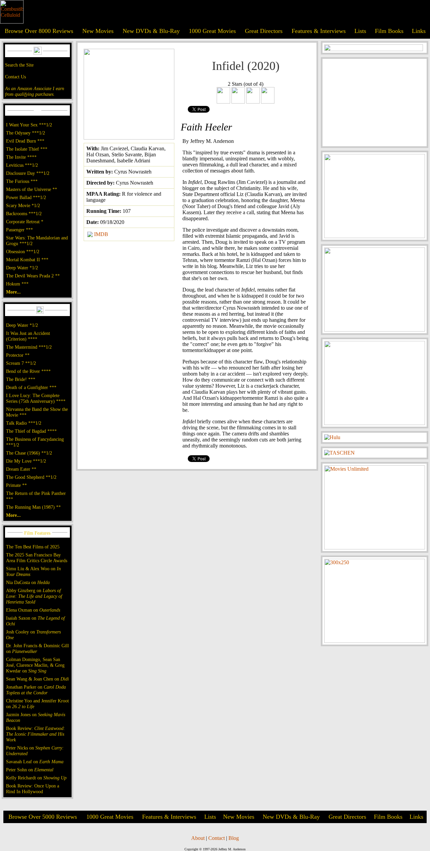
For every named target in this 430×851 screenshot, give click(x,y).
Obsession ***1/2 (22, 251)
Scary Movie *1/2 (23, 205)
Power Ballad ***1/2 (26, 197)
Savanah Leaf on (34, 761)
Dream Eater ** (21, 469)
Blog (233, 838)
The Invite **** (21, 157)
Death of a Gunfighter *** (31, 387)
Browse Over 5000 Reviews (42, 816)
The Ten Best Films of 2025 (32, 546)
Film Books (389, 31)
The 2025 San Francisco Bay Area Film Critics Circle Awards (36, 557)
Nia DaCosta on (28, 582)
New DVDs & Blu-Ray (151, 31)
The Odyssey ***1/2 (25, 133)
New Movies (98, 31)
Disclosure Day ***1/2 (27, 173)
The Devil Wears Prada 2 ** (33, 275)
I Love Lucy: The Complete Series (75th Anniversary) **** (36, 398)
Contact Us (15, 76)
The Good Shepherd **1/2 (31, 477)
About (198, 838)
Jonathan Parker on (36, 689)
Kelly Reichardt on (36, 777)
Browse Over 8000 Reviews (39, 31)
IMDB (101, 234)
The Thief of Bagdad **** (31, 431)
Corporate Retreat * (24, 221)
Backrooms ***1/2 (24, 213)
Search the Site (19, 65)
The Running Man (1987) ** (33, 507)
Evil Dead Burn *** (25, 141)
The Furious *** (22, 181)
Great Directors (264, 31)
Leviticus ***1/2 (22, 165)
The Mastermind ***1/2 (29, 347)
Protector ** (18, 355)
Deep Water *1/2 (22, 267)
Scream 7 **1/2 (21, 363)
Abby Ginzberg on (34, 596)
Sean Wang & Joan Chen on (37, 679)
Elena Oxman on (33, 610)
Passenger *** (19, 229)
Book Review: (35, 734)
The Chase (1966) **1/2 (29, 453)
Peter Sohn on (29, 769)
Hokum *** (17, 283)
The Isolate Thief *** (26, 149)
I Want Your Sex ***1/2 (29, 124)
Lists (360, 31)
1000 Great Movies (212, 31)
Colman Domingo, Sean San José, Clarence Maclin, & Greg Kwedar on (35, 665)
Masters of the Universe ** (31, 189)
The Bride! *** (20, 379)
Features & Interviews (319, 31)
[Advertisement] (374, 103)
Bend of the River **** (28, 371)
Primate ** (16, 485)
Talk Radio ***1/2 (23, 423)
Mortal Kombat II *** (27, 259)
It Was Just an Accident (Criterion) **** (28, 336)
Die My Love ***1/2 (26, 461)
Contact (216, 838)
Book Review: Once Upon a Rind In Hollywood (32, 788)
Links (419, 31)
